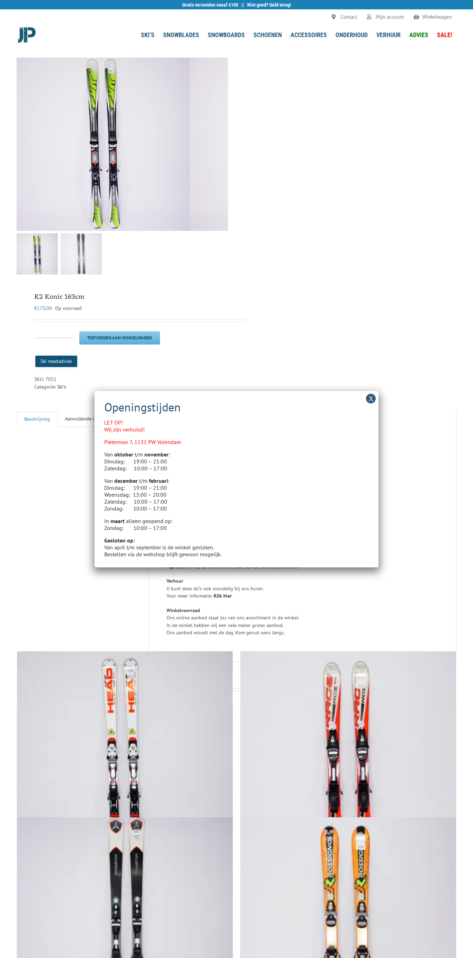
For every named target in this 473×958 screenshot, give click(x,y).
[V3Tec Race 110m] (348, 759)
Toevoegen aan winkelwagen (119, 338)
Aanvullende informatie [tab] (90, 419)
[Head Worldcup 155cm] (125, 759)
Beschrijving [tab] (37, 419)
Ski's (61, 387)
